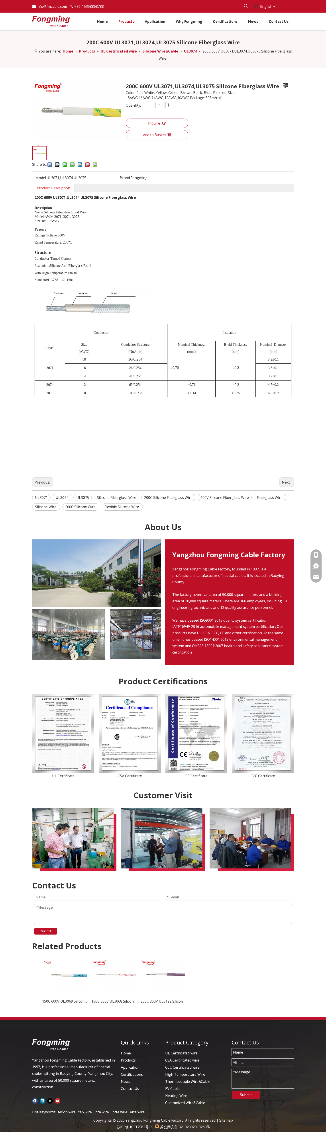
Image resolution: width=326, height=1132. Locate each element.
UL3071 (41, 497)
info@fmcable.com (52, 6)
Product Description (53, 187)
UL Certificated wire (181, 1053)
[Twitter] (50, 1100)
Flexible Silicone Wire (122, 506)
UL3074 (62, 497)
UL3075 (82, 497)
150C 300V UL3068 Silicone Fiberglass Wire (113, 1001)
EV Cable (172, 1088)
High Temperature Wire (185, 1074)
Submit (46, 931)
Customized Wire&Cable (185, 1102)
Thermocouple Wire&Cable (187, 1081)
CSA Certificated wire (182, 1060)
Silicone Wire (46, 506)
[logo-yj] (51, 1044)
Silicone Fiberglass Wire (116, 497)
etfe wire (137, 1112)
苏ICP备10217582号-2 (134, 1126)
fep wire (85, 1112)
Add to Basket (154, 134)
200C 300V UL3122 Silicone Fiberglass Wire (163, 1001)
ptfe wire (119, 1112)
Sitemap (226, 1120)
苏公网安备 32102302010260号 (185, 1126)
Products (128, 1060)
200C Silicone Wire (80, 506)
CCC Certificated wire (182, 1067)
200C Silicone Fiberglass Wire (168, 497)
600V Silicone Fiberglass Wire (224, 497)
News (125, 1081)
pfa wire (102, 1112)
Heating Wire (176, 1095)
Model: (41, 177)
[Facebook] (35, 1100)
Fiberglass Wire (270, 497)
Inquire (154, 123)
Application (130, 1067)
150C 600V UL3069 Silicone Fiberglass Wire (64, 1001)
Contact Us (130, 1088)
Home (126, 1053)
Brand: (125, 177)
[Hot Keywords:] (245, 6)
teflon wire (67, 1112)
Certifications (132, 1074)
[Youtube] (57, 1100)
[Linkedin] (42, 1100)
